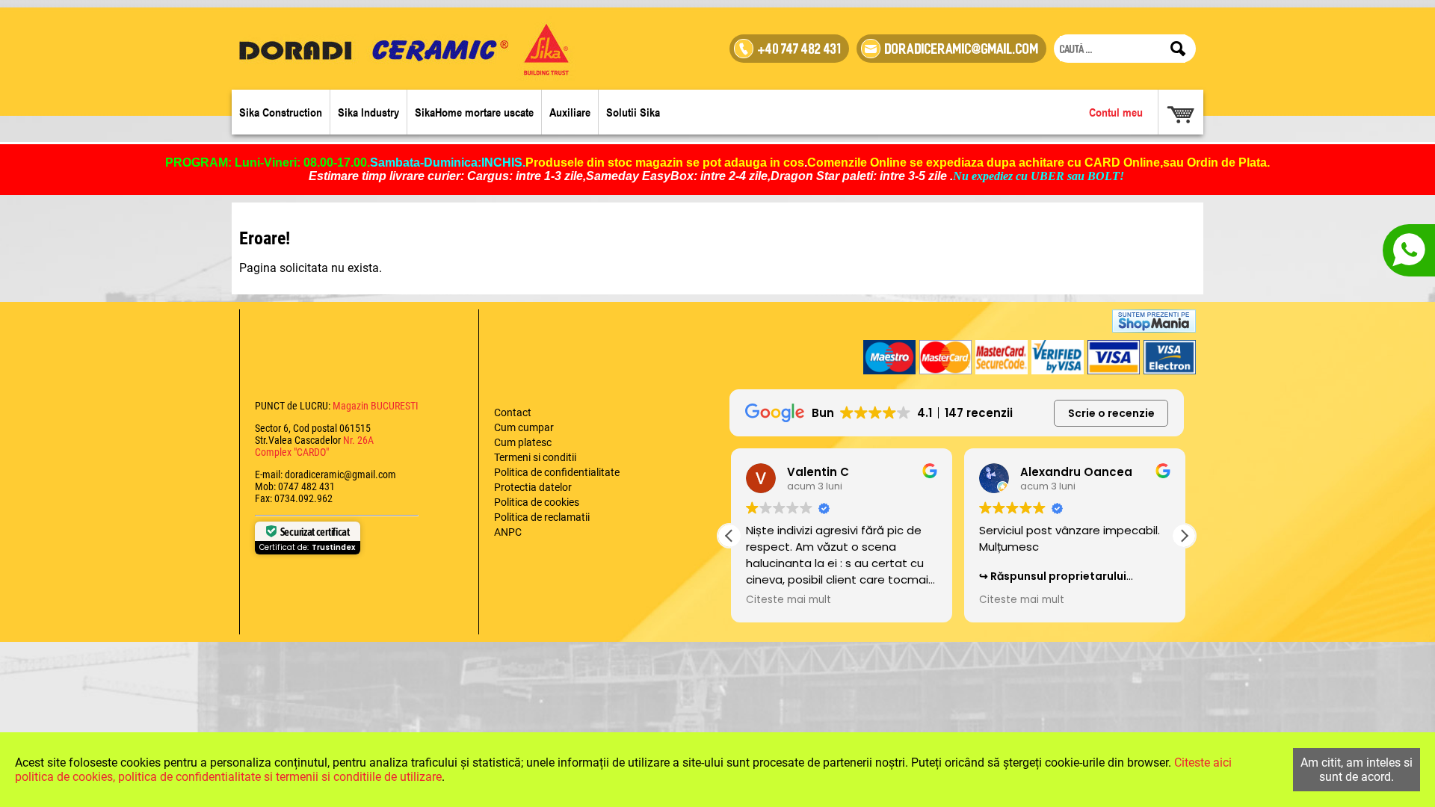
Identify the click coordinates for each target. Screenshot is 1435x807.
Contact (512, 412)
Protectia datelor (533, 487)
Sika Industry (368, 112)
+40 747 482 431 (800, 51)
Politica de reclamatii (542, 517)
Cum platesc (523, 442)
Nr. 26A (358, 440)
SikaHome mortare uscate (474, 112)
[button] (1184, 536)
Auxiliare (569, 112)
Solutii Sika (633, 112)
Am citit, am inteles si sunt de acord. (1356, 769)
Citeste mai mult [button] (787, 600)
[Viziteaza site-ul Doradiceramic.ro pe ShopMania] (1154, 321)
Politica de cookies (536, 502)
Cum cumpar (524, 427)
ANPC (508, 532)
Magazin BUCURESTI (374, 406)
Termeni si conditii (535, 457)
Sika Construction (280, 112)
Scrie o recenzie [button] (1111, 413)
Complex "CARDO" (292, 452)
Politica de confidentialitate (557, 472)
